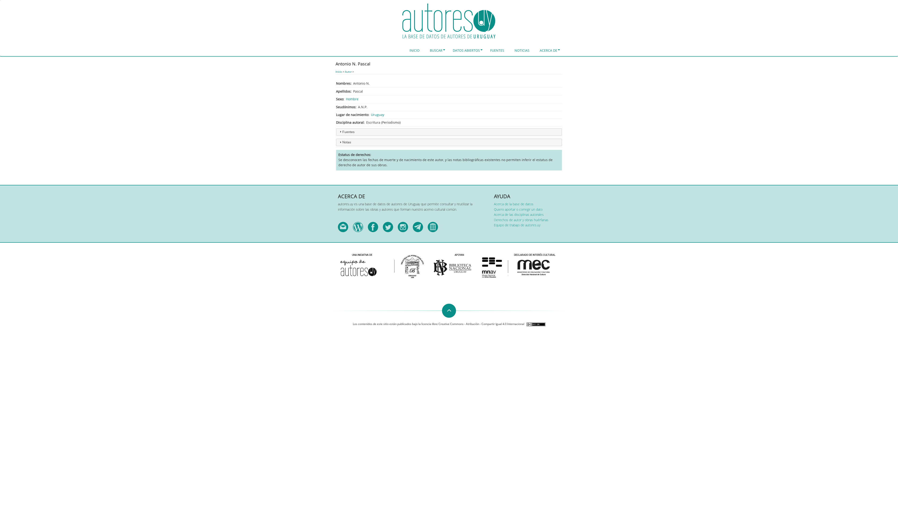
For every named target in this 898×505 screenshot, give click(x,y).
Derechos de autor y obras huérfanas (521, 220)
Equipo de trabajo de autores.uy (517, 225)
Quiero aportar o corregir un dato (518, 209)
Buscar (436, 50)
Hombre (352, 99)
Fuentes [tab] (348, 132)
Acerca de (548, 50)
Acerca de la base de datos (513, 204)
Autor (348, 71)
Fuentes (497, 50)
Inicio (414, 50)
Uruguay (377, 114)
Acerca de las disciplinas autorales (519, 214)
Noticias (521, 50)
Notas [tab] (346, 142)
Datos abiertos (466, 50)
